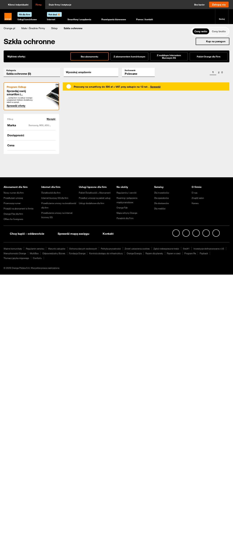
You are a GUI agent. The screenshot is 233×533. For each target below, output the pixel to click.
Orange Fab (122, 207)
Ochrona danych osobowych (83, 248)
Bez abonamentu (89, 56)
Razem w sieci (174, 253)
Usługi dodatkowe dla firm (91, 203)
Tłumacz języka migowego (16, 258)
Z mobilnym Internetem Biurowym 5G (169, 56)
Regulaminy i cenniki (126, 192)
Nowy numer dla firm (14, 192)
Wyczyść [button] (51, 119)
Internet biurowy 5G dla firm (54, 197)
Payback (204, 253)
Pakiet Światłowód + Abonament (94, 192)
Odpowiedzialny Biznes (53, 253)
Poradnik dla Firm (124, 218)
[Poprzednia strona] (205, 72)
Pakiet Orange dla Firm (208, 56)
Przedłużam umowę (13, 197)
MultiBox (34, 253)
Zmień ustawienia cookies (137, 248)
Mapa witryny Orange (126, 212)
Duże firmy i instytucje (60, 4)
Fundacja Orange (77, 253)
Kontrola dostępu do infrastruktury (106, 253)
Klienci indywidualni (18, 4)
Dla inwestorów (161, 192)
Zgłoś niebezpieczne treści (166, 248)
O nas (194, 192)
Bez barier (199, 4)
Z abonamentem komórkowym (129, 56)
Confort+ (37, 258)
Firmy (39, 4)
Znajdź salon (198, 197)
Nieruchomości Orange (15, 253)
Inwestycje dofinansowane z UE (208, 248)
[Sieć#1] (225, 232)
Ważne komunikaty (13, 248)
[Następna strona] (227, 72)
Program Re (190, 253)
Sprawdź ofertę (16, 105)
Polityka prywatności (111, 248)
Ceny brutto (219, 31)
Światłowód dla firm (50, 192)
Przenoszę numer (12, 203)
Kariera (195, 203)
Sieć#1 (186, 248)
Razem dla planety (154, 253)
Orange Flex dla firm (13, 213)
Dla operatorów (161, 197)
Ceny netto (200, 31)
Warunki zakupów (56, 248)
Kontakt (108, 233)
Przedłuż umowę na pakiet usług (94, 197)
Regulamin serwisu (35, 248)
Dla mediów (159, 208)
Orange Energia (134, 253)
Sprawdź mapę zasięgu (73, 233)
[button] (9, 28)
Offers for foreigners (13, 219)
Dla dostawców (161, 203)
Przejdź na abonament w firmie (18, 208)
